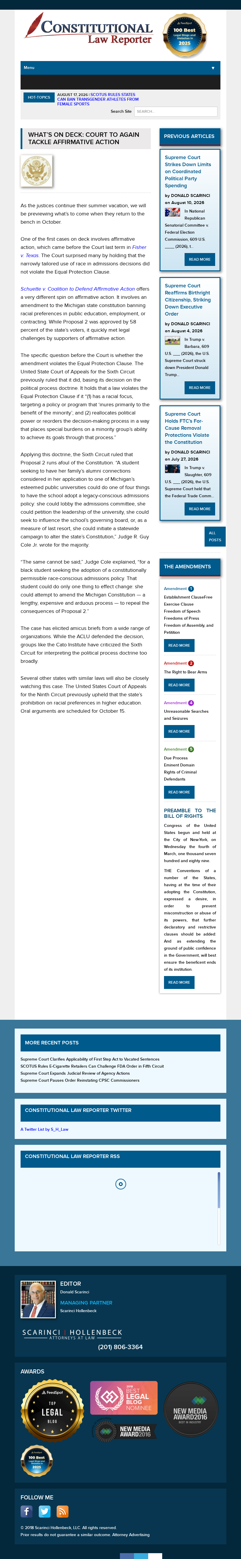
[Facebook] (127, 1556)
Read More (200, 259)
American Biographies (146, 85)
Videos (199, 81)
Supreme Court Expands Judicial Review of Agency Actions (75, 1073)
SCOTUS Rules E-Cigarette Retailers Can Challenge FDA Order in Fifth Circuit (92, 1066)
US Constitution (55, 85)
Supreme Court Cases (83, 88)
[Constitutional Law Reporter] (88, 30)
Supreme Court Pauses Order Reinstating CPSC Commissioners (80, 1080)
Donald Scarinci (74, 1292)
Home (31, 81)
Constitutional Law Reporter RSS (72, 1156)
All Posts (215, 536)
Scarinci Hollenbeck (78, 1310)
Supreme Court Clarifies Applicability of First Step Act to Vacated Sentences (90, 1059)
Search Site (121, 111)
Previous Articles (189, 136)
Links (215, 81)
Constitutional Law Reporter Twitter (78, 1110)
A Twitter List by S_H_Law (44, 1129)
